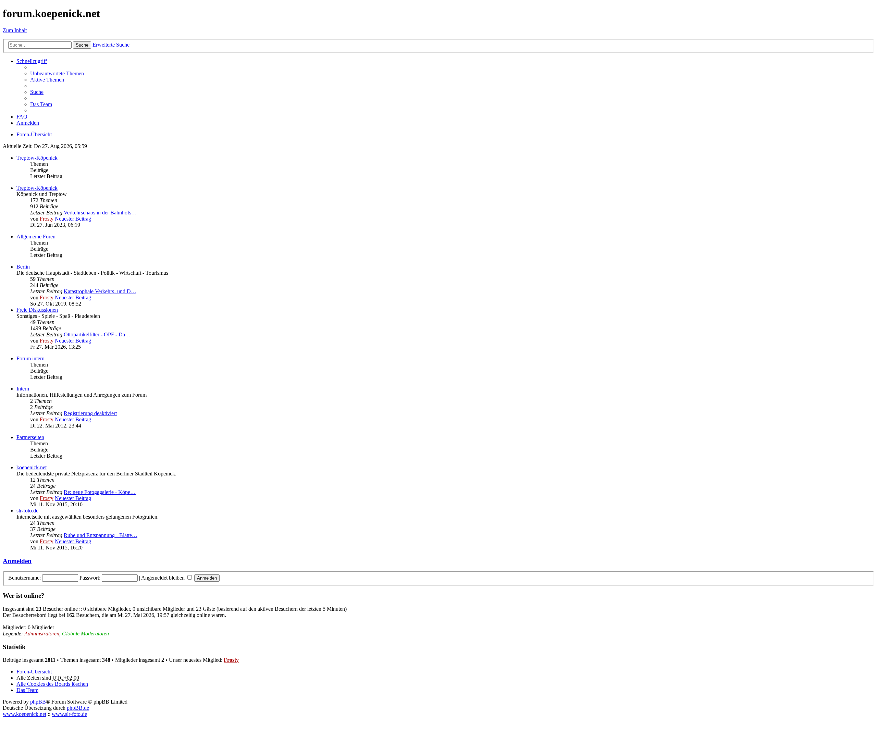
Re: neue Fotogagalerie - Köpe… (100, 492)
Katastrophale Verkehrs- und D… (100, 291)
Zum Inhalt (15, 30)
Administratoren (41, 633)
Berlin (23, 267)
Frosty (46, 219)
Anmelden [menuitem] (27, 123)
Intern (22, 389)
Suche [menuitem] (37, 92)
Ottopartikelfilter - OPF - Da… (97, 334)
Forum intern (30, 358)
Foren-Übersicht (34, 671)
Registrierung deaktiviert (90, 413)
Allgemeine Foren (35, 236)
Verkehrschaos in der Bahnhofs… (100, 212)
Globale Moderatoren (85, 633)
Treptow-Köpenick (37, 158)
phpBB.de (78, 708)
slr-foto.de (27, 510)
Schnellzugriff (31, 61)
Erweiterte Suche (110, 45)
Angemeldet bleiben (163, 578)
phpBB (38, 702)
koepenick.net (31, 467)
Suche (82, 45)
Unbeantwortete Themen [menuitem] (57, 73)
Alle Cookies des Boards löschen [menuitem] (52, 684)
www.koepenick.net (24, 714)
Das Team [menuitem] (41, 104)
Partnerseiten (30, 437)
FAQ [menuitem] (21, 117)
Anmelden (17, 561)
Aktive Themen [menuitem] (47, 80)
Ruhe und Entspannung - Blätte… (100, 535)
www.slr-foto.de (69, 714)
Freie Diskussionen (37, 310)
